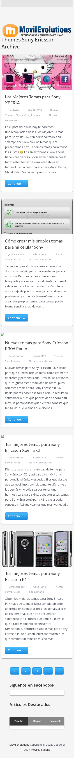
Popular (19, 721)
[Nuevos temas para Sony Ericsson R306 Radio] (2, 334)
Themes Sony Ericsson (28, 115)
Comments (55, 721)
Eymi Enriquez (16, 356)
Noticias (54, 110)
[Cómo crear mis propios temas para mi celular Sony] (37, 216)
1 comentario (36, 591)
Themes (9, 115)
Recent (37, 721)
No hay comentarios (40, 259)
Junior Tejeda (16, 254)
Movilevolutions (40, 749)
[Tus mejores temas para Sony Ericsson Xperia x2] (2, 436)
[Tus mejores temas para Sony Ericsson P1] (37, 549)
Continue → (16, 184)
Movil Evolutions (19, 744)
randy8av (13, 110)
